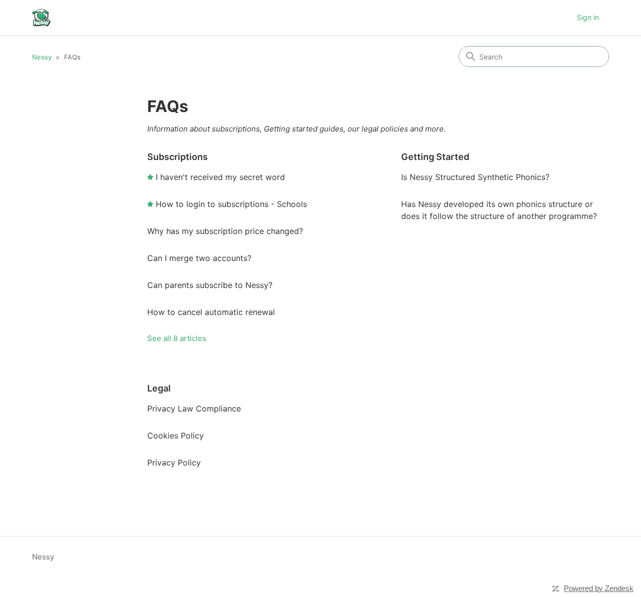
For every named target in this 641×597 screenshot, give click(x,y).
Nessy (42, 57)
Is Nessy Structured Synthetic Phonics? (475, 177)
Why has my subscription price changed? (225, 231)
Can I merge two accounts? (199, 258)
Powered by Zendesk (598, 588)
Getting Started (435, 157)
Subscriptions (177, 157)
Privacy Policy (174, 463)
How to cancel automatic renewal (211, 312)
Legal (159, 388)
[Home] (41, 17)
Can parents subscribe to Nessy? (209, 285)
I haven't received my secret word (220, 177)
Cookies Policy (175, 435)
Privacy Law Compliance (194, 409)
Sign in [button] (588, 17)
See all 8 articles (176, 338)
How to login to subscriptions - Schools (231, 204)
